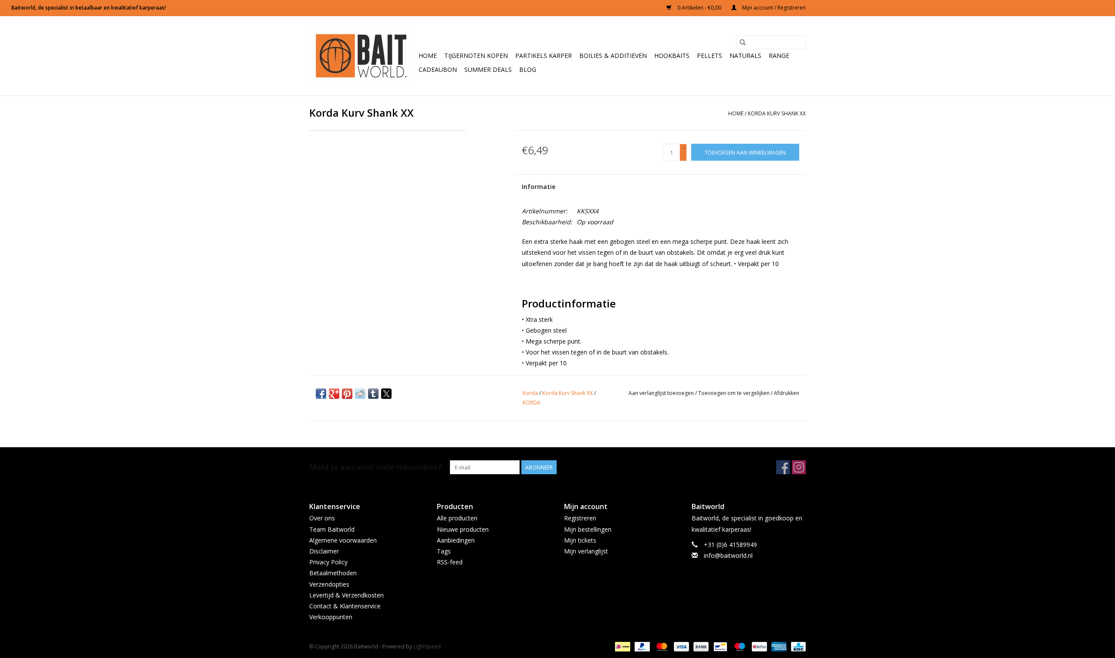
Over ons (322, 518)
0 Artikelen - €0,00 (699, 7)
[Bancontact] (719, 646)
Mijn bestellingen (588, 529)
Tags (444, 551)
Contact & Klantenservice (345, 606)
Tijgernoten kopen (476, 55)
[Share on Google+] (334, 393)
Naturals (745, 55)
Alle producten (457, 518)
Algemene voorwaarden (343, 540)
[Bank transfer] (700, 646)
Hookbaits (671, 55)
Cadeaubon (438, 69)
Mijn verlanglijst (586, 551)
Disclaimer (324, 551)
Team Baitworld (332, 529)
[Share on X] (386, 393)
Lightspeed (427, 646)
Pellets (709, 55)
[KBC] (797, 646)
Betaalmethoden (333, 573)
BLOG (527, 69)
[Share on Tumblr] (373, 393)
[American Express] (778, 646)
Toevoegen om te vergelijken (734, 393)
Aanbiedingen (456, 540)
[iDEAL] (621, 646)
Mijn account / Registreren (773, 7)
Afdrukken (786, 393)
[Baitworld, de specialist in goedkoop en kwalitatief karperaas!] (362, 55)
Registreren (580, 518)
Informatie (538, 186)
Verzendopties (329, 584)
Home (428, 55)
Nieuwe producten (463, 529)
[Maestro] (739, 646)
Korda (530, 393)
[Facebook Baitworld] (783, 467)
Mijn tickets (580, 540)
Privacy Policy (328, 562)
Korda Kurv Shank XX (777, 113)
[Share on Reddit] (360, 393)
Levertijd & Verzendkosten (346, 595)
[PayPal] (641, 646)
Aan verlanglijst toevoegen (661, 393)
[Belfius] (758, 646)
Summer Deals (488, 69)
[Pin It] (347, 393)
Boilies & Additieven (613, 55)
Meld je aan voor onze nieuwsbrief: (376, 467)
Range (779, 55)
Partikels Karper (543, 55)
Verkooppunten (330, 617)
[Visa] (680, 646)
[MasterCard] (661, 646)
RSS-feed (450, 562)
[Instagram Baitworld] (799, 467)
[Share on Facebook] (321, 393)
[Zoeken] (742, 42)
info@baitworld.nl (728, 555)
